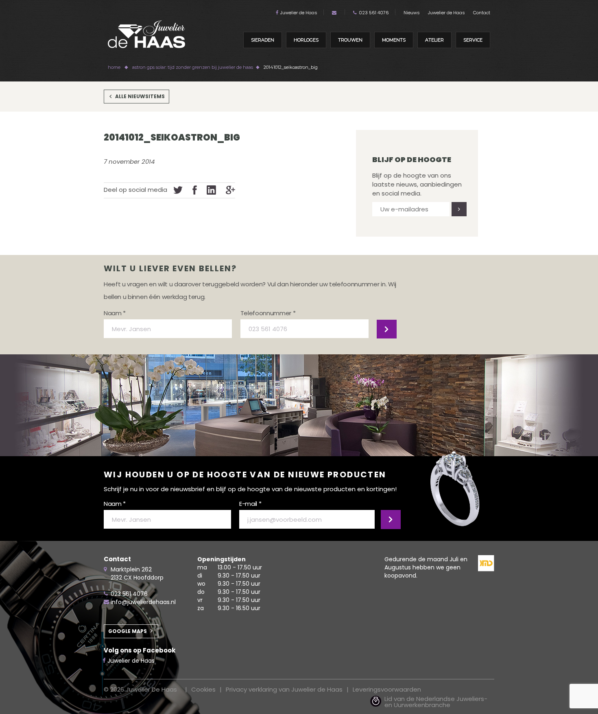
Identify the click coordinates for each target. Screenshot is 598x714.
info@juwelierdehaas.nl (143, 602)
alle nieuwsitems (140, 96)
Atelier (434, 40)
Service (472, 40)
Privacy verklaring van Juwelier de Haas (284, 689)
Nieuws (412, 12)
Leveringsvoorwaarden (387, 689)
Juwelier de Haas (298, 12)
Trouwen (350, 40)
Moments (394, 40)
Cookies (203, 689)
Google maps (127, 631)
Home (114, 67)
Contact (481, 12)
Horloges (306, 40)
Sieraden (262, 40)
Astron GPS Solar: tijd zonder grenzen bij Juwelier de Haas (192, 67)
